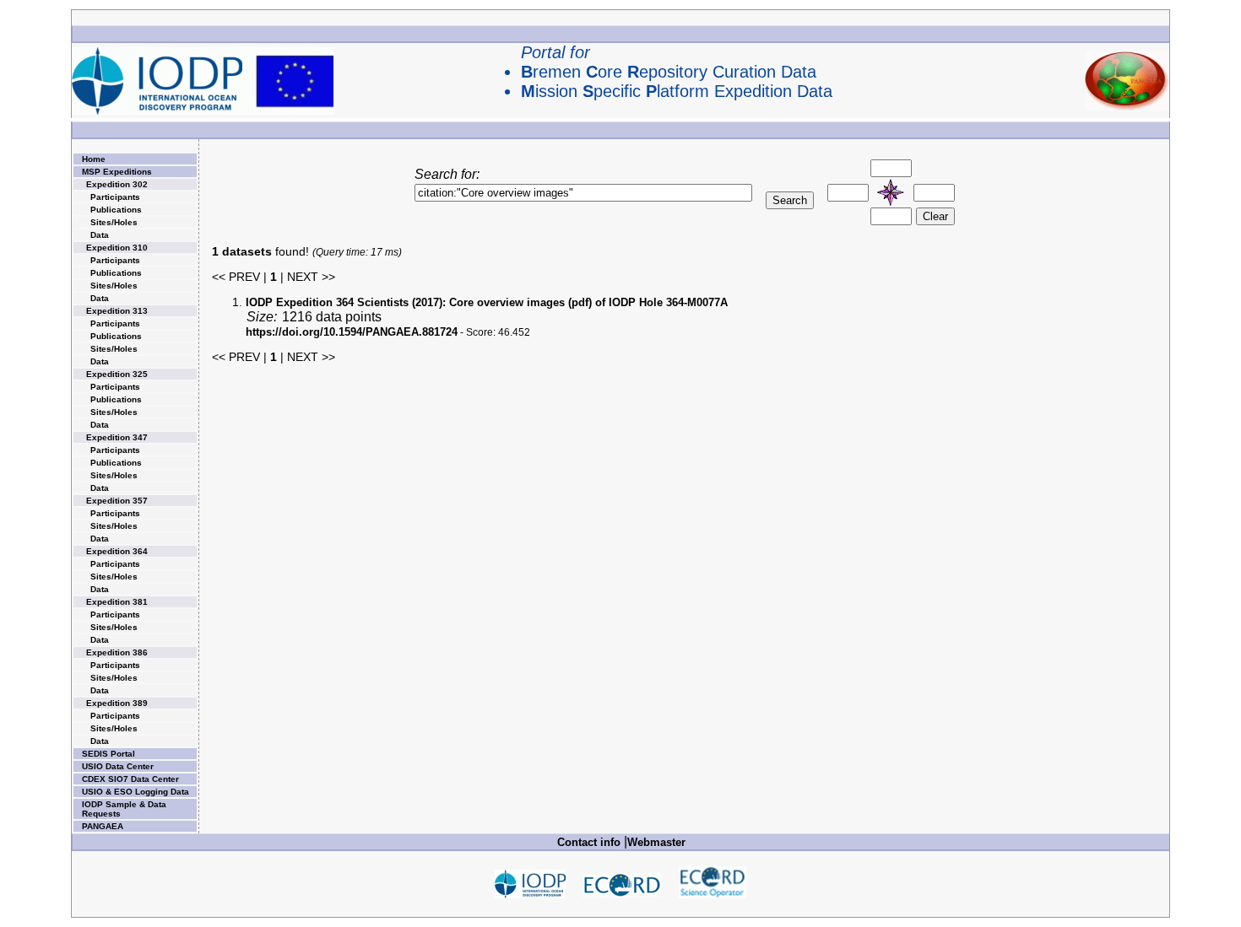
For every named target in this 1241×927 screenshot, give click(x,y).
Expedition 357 (117, 500)
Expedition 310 (117, 247)
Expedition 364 (117, 551)
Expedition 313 (117, 310)
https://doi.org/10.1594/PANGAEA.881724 (352, 332)
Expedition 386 (117, 652)
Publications (116, 209)
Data (99, 235)
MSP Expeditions (117, 171)
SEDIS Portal (108, 753)
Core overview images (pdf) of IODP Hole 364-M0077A (487, 302)
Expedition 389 (117, 703)
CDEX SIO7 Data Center (130, 779)
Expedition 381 (117, 601)
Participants (115, 197)
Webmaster (656, 842)
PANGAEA (102, 826)
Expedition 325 (117, 374)
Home (94, 159)
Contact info (588, 842)
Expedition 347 (117, 437)
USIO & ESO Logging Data (135, 791)
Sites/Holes (114, 222)
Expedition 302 (117, 184)
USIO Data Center (118, 766)
